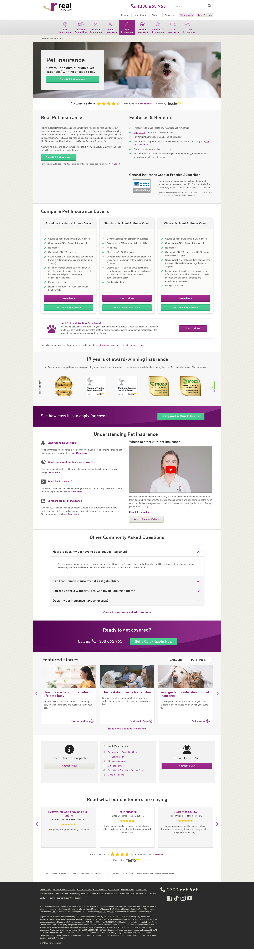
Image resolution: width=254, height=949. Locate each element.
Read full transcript (139, 512)
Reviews (125, 15)
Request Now (69, 765)
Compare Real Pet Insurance (64, 501)
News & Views (140, 15)
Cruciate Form (115, 765)
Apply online (139, 132)
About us (156, 15)
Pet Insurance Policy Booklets (122, 752)
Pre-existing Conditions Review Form (126, 770)
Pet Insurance (127, 31)
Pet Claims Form (116, 756)
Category (176, 660)
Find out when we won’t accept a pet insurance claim (118, 345)
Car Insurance (173, 31)
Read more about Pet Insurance (127, 728)
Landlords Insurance (158, 31)
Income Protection (81, 31)
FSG (138, 909)
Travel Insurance (189, 31)
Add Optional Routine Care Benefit (81, 323)
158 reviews (146, 103)
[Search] (210, 6)
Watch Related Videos (146, 519)
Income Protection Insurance (64, 890)
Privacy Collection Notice (107, 894)
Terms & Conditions (88, 894)
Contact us (170, 15)
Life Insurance (65, 31)
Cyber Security (75, 898)
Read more (81, 453)
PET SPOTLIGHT (200, 660)
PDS (112, 909)
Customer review (185, 812)
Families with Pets (79, 721)
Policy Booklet (114, 164)
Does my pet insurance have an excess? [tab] (80, 600)
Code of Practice (116, 774)
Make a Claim (186, 15)
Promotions (74, 894)
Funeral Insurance (96, 31)
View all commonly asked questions (127, 612)
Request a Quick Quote (181, 416)
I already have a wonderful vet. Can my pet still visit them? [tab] (94, 591)
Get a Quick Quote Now (73, 79)
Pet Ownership (198, 721)
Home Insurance (142, 31)
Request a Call (187, 765)
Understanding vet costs (62, 443)
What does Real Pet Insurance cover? (70, 462)
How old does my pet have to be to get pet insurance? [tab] (90, 551)
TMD (54, 912)
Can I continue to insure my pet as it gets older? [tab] (86, 581)
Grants (52, 898)
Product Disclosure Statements (131, 894)
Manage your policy (117, 761)
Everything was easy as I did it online (69, 814)
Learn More (68, 298)
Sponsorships (62, 898)
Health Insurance (111, 31)
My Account (206, 15)
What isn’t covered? (60, 481)
